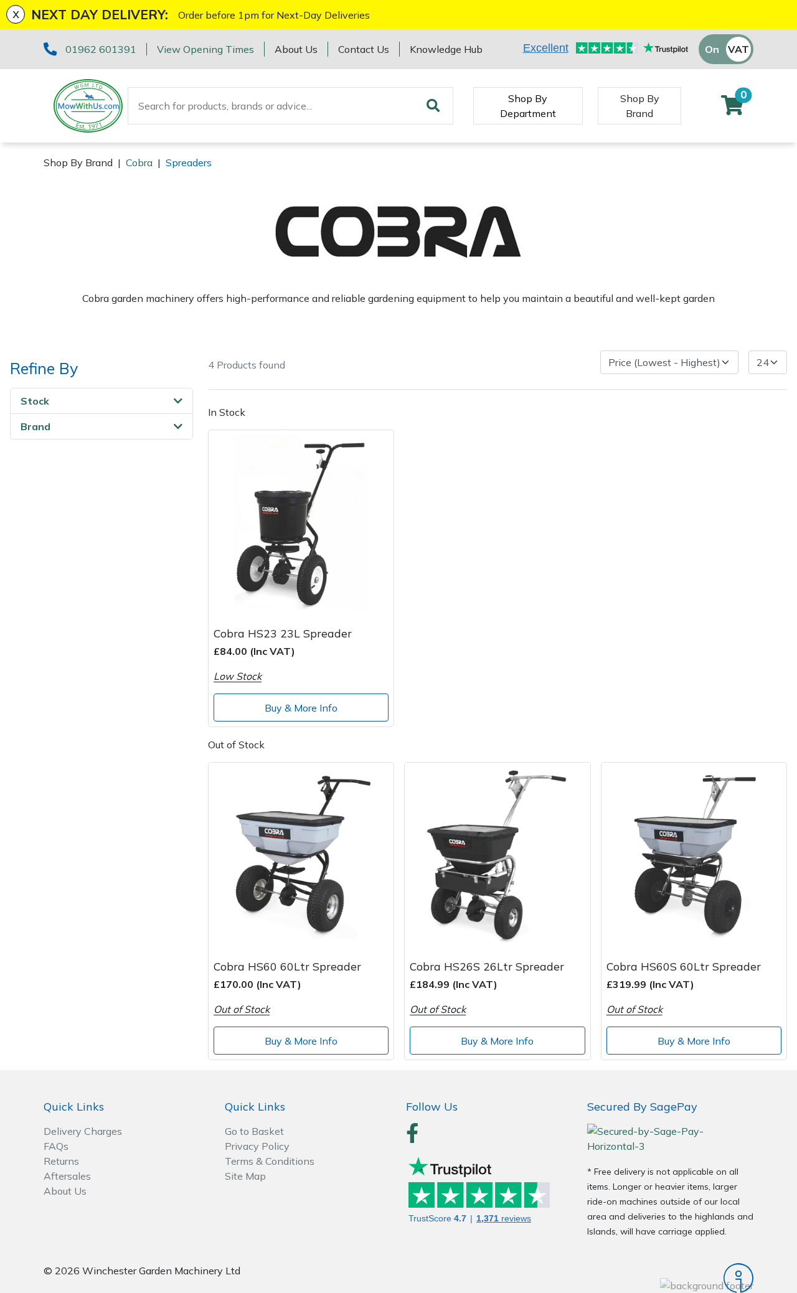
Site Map (245, 1176)
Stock (35, 401)
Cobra (139, 162)
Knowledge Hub (446, 49)
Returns (61, 1161)
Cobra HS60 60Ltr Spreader (287, 966)
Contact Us (363, 49)
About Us (296, 49)
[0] (732, 109)
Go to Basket (254, 1131)
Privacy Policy (257, 1146)
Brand (35, 426)
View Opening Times (205, 49)
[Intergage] (670, 1278)
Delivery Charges (83, 1131)
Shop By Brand (639, 106)
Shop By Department (528, 106)
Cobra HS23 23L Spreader (283, 633)
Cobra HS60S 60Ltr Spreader (683, 966)
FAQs (56, 1146)
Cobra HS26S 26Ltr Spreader (487, 966)
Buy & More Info (301, 708)
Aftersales (67, 1176)
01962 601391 (100, 49)
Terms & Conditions (269, 1161)
